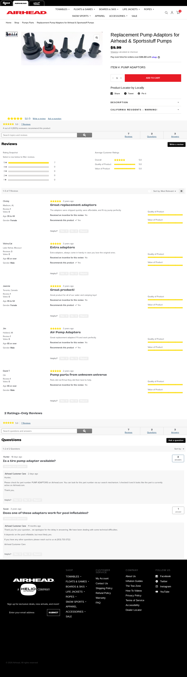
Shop (16, 22)
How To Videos (134, 590)
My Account (102, 578)
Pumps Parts (28, 22)
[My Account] (172, 12)
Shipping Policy (104, 588)
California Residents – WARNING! (134, 110)
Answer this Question (15, 466)
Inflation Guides (134, 581)
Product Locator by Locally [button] (127, 87)
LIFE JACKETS (130, 9)
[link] (8, 124)
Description (119, 102)
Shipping (114, 52)
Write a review (39, 119)
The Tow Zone (133, 586)
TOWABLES (61, 9)
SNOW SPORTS (80, 16)
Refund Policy (103, 593)
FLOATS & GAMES (83, 9)
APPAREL (100, 16)
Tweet (131, 93)
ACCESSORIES (117, 16)
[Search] (166, 12)
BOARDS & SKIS (107, 9)
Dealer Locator (134, 610)
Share (117, 93)
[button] (178, 510)
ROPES (148, 9)
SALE (134, 16)
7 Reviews (26, 124)
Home (8, 22)
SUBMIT (53, 612)
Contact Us (102, 583)
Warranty (101, 597)
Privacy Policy (133, 595)
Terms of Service (135, 600)
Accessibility (133, 605)
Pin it (144, 93)
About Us (131, 576)
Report (83, 231)
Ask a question (54, 119)
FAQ (98, 602)
